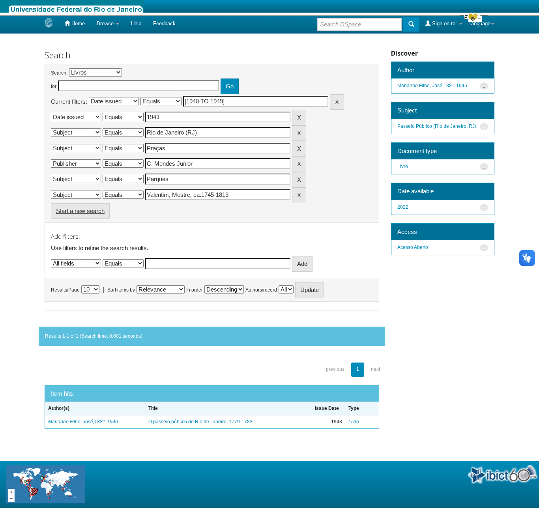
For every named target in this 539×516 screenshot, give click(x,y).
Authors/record (261, 290)
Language (479, 23)
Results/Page (65, 290)
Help (136, 23)
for (53, 86)
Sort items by (121, 290)
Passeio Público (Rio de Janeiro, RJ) (436, 126)
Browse (106, 23)
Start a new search (80, 211)
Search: (59, 73)
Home (77, 23)
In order (194, 290)
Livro (353, 421)
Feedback (164, 23)
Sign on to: (444, 23)
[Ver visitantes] (45, 484)
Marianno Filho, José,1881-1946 (83, 421)
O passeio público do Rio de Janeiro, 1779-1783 (200, 421)
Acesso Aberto (412, 247)
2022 (402, 207)
